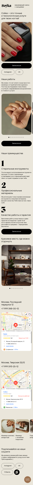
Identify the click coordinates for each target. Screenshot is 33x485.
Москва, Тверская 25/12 (13, 363)
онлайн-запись (27, 479)
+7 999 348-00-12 (10, 309)
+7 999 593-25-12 (9, 367)
